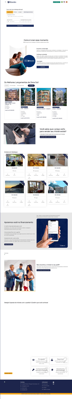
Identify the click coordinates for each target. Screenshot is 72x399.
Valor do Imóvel (9, 19)
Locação (20, 12)
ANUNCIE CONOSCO (8, 373)
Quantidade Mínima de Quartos (26, 19)
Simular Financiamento (8, 244)
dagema (38, 393)
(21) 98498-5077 (24, 389)
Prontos (15, 12)
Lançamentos (9, 12)
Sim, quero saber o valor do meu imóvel (48, 136)
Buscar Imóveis (20, 25)
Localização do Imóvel (11, 14)
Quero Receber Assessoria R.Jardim (43, 270)
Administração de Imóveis (28, 12)
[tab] (6, 86)
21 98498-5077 (57, 2)
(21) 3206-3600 (24, 388)
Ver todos (31, 85)
